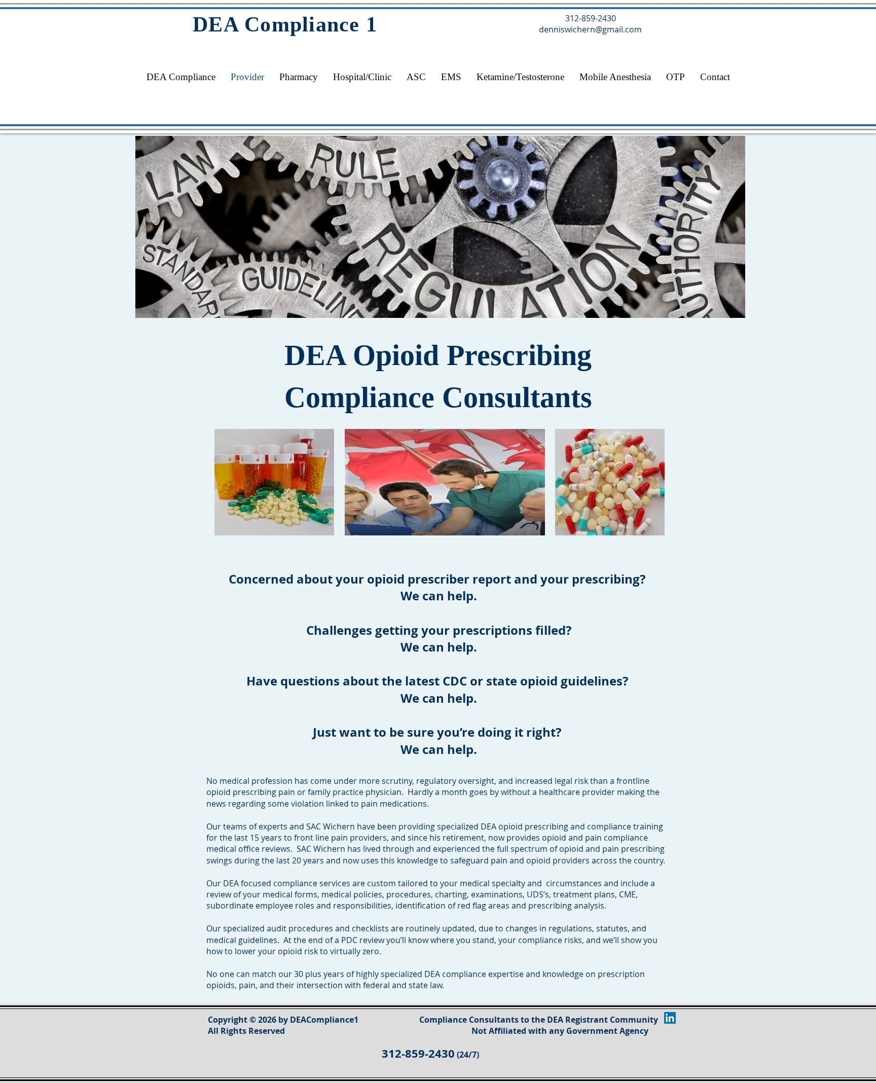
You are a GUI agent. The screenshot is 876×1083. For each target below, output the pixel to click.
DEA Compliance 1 (285, 24)
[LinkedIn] (670, 1018)
